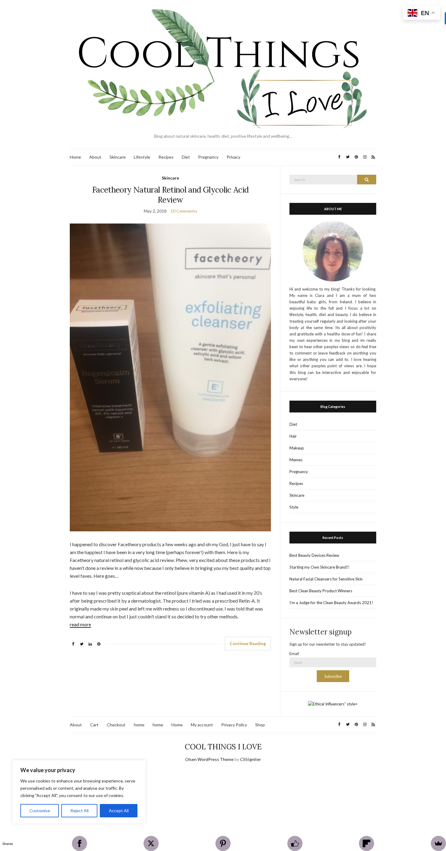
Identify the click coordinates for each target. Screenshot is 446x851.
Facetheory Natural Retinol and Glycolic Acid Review (170, 195)
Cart (94, 724)
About (95, 157)
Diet (186, 157)
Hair (293, 436)
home (139, 724)
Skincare (118, 157)
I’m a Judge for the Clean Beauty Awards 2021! (331, 602)
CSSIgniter (250, 759)
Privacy (233, 157)
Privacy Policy (234, 724)
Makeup (296, 448)
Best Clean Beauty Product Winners (320, 590)
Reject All (79, 810)
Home (75, 157)
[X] (151, 843)
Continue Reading (248, 643)
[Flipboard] (366, 843)
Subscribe (333, 676)
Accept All (119, 810)
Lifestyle (142, 157)
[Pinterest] (223, 843)
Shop (260, 724)
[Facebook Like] (294, 843)
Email (294, 653)
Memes (295, 459)
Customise (39, 810)
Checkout (116, 724)
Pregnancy (208, 157)
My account (202, 724)
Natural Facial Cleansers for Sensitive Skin (326, 579)
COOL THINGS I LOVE (223, 747)
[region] (79, 792)
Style (293, 507)
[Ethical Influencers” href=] (333, 703)
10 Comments (184, 211)
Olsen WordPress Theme (209, 759)
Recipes (166, 157)
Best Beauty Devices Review (314, 555)
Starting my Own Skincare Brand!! (319, 567)
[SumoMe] (438, 843)
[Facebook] (79, 843)
